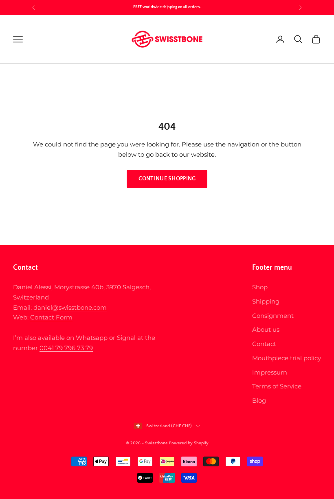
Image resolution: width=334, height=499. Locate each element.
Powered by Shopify (189, 443)
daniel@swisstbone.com (70, 307)
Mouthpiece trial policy (286, 358)
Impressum (269, 372)
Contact (264, 344)
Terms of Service (276, 386)
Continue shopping (167, 178)
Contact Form (51, 317)
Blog (259, 400)
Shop (260, 287)
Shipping (265, 301)
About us (265, 329)
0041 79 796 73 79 (66, 348)
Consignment (273, 315)
